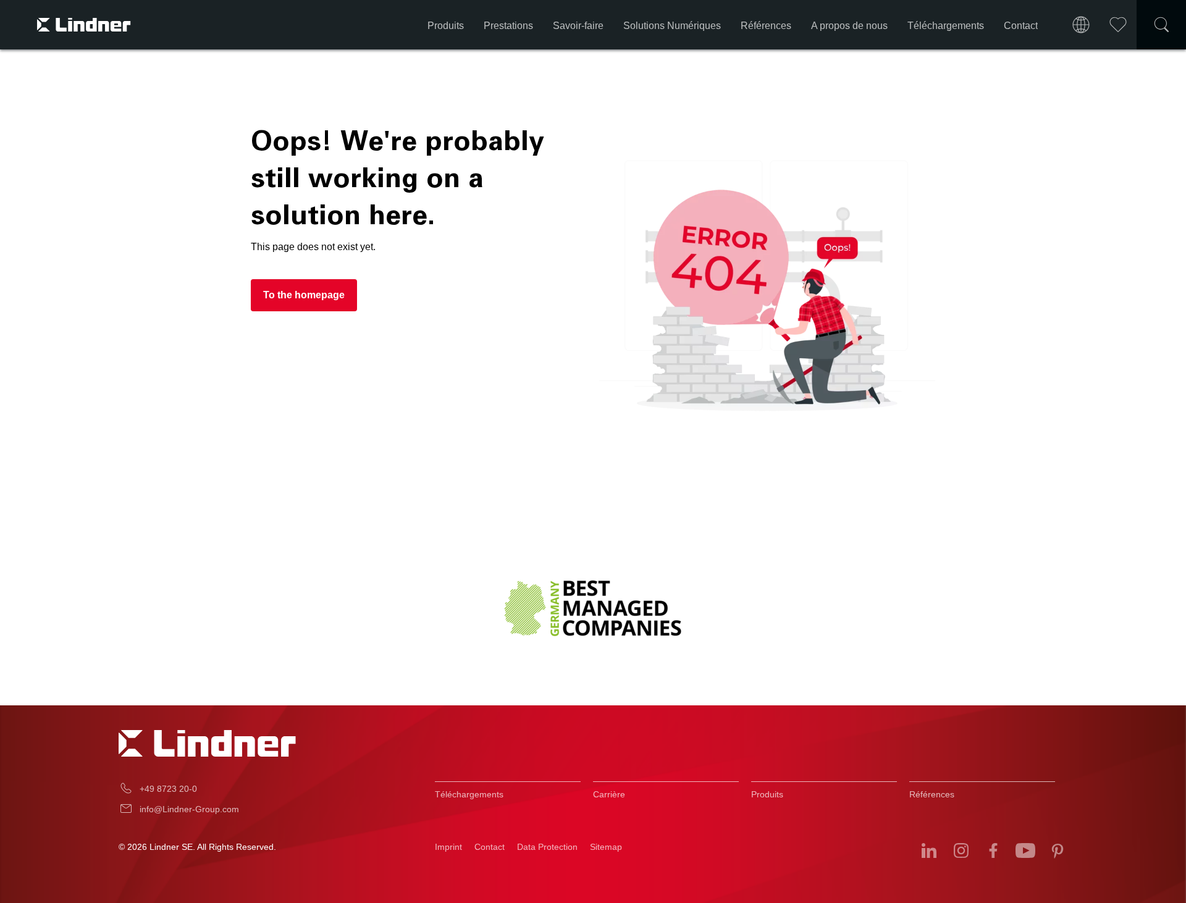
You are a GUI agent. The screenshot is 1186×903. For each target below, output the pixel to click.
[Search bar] (1161, 24)
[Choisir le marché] (1081, 24)
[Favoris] (1118, 24)
